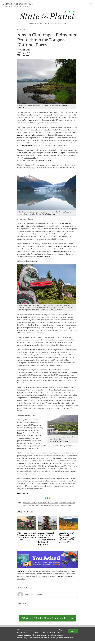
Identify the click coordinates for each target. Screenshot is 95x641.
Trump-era (40, 256)
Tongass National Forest (63, 505)
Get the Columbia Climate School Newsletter (47, 618)
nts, (69, 246)
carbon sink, (65, 117)
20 (34, 158)
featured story (53, 503)
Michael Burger (46, 463)
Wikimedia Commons (62, 441)
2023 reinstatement (27, 350)
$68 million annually (45, 160)
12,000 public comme (60, 246)
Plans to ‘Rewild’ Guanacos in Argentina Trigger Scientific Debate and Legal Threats (67, 537)
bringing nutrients (28, 145)
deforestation (43, 503)
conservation (32, 503)
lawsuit (19, 433)
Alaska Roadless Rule (60, 251)
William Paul (28, 345)
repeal (61, 239)
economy (20, 239)
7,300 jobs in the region (57, 153)
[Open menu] (91, 4)
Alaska (25, 503)
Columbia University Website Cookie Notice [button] (58, 638)
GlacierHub (22, 30)
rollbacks (47, 256)
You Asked (20, 571)
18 (35, 158)
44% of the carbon (26, 120)
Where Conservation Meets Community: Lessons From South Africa (26, 536)
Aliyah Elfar (25, 49)
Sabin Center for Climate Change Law (50, 466)
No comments (24, 55)
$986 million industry (26, 153)
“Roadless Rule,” (66, 223)
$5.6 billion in (28, 158)
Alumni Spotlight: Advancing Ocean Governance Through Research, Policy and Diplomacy (46, 539)
